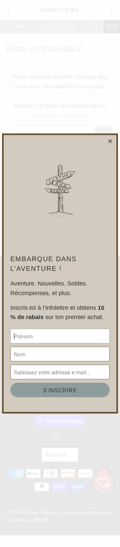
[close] (110, 141)
